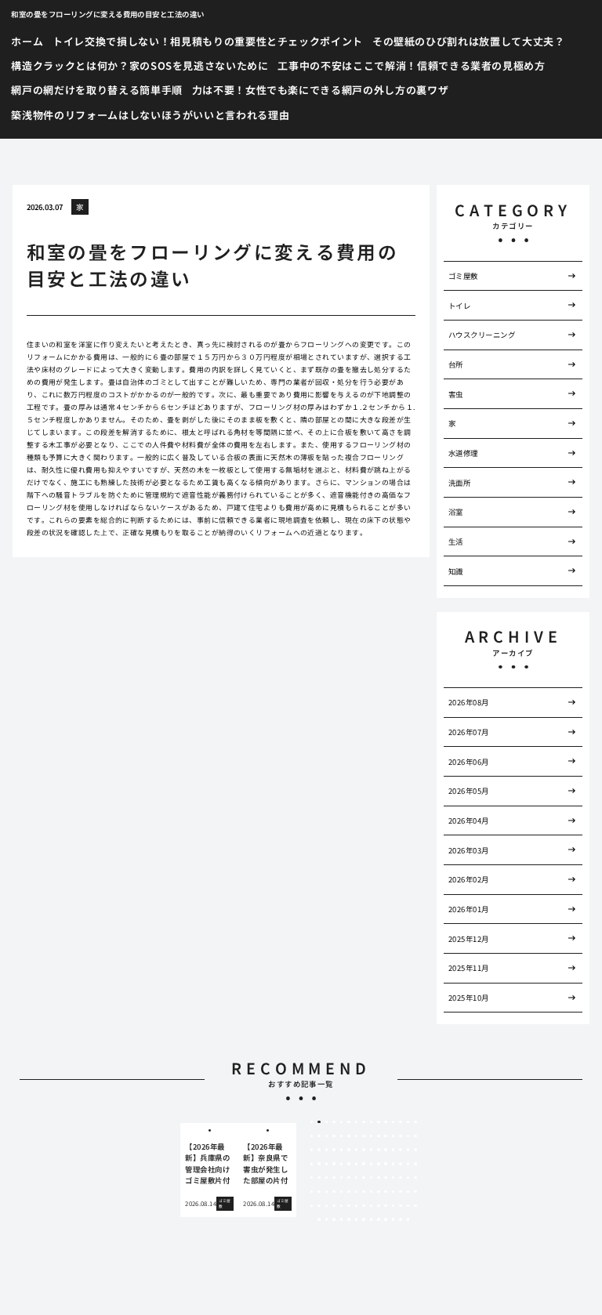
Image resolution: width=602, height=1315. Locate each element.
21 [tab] (348, 1136)
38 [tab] (363, 1149)
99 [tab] (371, 1206)
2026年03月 (468, 850)
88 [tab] (400, 1192)
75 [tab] (415, 1177)
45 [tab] (415, 1149)
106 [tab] (319, 1219)
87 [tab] (393, 1192)
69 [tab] (371, 1177)
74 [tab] (408, 1177)
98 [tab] (363, 1206)
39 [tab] (371, 1149)
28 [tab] (400, 1136)
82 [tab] (356, 1192)
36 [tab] (348, 1149)
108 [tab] (333, 1219)
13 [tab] (400, 1122)
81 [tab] (348, 1192)
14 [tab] (408, 1122)
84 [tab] (371, 1192)
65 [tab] (341, 1177)
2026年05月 (468, 790)
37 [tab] (356, 1149)
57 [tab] (393, 1163)
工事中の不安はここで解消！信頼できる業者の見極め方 (411, 65)
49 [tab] (333, 1163)
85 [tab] (378, 1192)
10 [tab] (378, 1122)
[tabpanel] (209, 1170)
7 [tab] (356, 1122)
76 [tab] (312, 1192)
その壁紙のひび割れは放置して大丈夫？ (468, 41)
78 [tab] (326, 1192)
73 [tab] (400, 1177)
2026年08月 (468, 702)
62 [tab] (319, 1177)
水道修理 (463, 452)
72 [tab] (393, 1177)
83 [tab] (363, 1192)
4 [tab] (334, 1122)
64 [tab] (333, 1177)
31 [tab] (312, 1149)
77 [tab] (319, 1192)
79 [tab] (333, 1192)
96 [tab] (348, 1206)
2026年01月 (468, 909)
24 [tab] (371, 1136)
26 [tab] (385, 1136)
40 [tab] (378, 1149)
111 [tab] (356, 1219)
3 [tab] (326, 1122)
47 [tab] (319, 1163)
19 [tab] (333, 1136)
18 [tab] (326, 1136)
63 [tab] (326, 1177)
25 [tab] (378, 1136)
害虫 (455, 394)
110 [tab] (348, 1219)
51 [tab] (348, 1163)
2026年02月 (468, 879)
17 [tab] (319, 1136)
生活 (455, 541)
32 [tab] (319, 1149)
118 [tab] (408, 1219)
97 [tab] (356, 1206)
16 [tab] (312, 1136)
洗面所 (459, 482)
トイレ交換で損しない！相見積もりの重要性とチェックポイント (208, 41)
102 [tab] (393, 1206)
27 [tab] (393, 1136)
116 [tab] (393, 1219)
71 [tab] (385, 1177)
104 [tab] (408, 1206)
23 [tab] (363, 1136)
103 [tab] (400, 1206)
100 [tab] (378, 1206)
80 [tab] (341, 1192)
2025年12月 (468, 938)
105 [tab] (415, 1206)
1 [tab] (311, 1122)
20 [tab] (341, 1136)
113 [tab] (371, 1219)
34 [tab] (333, 1149)
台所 (455, 364)
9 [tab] (371, 1122)
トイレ (459, 305)
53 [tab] (363, 1163)
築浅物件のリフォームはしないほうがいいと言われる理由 (150, 114)
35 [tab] (341, 1149)
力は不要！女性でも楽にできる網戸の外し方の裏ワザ (320, 89)
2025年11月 (468, 967)
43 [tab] (400, 1149)
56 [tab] (385, 1163)
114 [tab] (378, 1219)
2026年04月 (468, 820)
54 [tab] (371, 1163)
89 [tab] (408, 1192)
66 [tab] (348, 1177)
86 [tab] (385, 1192)
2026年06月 (468, 761)
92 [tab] (319, 1206)
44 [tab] (408, 1149)
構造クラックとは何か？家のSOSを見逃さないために (139, 65)
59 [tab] (408, 1163)
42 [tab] (393, 1149)
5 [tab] (341, 1122)
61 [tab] (312, 1177)
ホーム (27, 41)
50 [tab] (341, 1163)
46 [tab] (312, 1163)
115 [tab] (385, 1219)
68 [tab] (363, 1177)
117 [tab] (400, 1219)
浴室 (455, 511)
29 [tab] (408, 1136)
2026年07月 (468, 731)
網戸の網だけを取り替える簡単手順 (96, 89)
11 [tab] (385, 1122)
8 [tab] (363, 1122)
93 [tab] (326, 1206)
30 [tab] (415, 1136)
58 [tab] (400, 1163)
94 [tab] (333, 1206)
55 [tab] (378, 1163)
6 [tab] (348, 1122)
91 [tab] (312, 1206)
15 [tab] (415, 1122)
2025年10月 (468, 997)
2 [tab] (319, 1122)
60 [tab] (415, 1163)
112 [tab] (363, 1219)
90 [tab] (415, 1192)
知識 (455, 571)
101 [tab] (385, 1206)
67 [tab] (356, 1177)
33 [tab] (326, 1149)
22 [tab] (356, 1136)
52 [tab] (356, 1163)
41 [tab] (385, 1149)
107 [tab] (326, 1219)
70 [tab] (378, 1177)
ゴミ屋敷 (463, 275)
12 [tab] (393, 1122)
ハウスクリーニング (481, 334)
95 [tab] (341, 1206)
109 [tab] (341, 1219)
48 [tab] (326, 1163)
